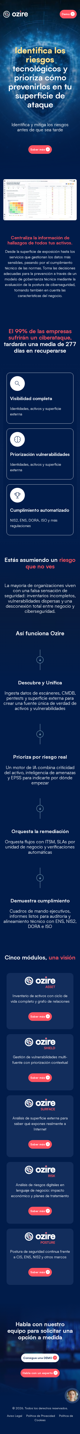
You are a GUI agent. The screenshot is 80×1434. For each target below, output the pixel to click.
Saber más (37, 149)
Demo (66, 14)
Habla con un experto (38, 1373)
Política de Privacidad (40, 1415)
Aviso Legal (14, 1415)
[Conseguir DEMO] (72, 1395)
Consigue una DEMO (37, 1358)
